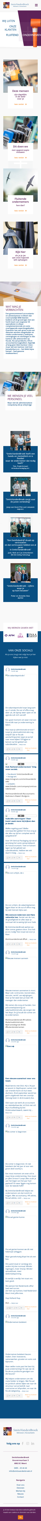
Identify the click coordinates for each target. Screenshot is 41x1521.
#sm (7, 1303)
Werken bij (20, 1491)
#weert (18, 796)
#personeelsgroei (12, 1025)
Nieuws (20, 1494)
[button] (14, 749)
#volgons (25, 796)
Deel (28, 750)
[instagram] (27, 1443)
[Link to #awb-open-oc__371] (36, 5)
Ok (20, 1517)
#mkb (23, 1025)
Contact (20, 1497)
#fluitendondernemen (14, 1027)
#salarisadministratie (14, 1022)
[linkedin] (32, 1443)
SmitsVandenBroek (25, 774)
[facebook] (22, 1443)
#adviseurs (10, 796)
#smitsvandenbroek (13, 793)
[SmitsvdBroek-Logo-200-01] (16, 3)
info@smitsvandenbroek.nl (20, 1471)
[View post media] (21, 689)
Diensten (20, 1488)
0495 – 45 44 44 (20, 1468)
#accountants (29, 793)
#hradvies (27, 1020)
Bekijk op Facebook (31, 748)
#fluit (25, 939)
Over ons (20, 1485)
